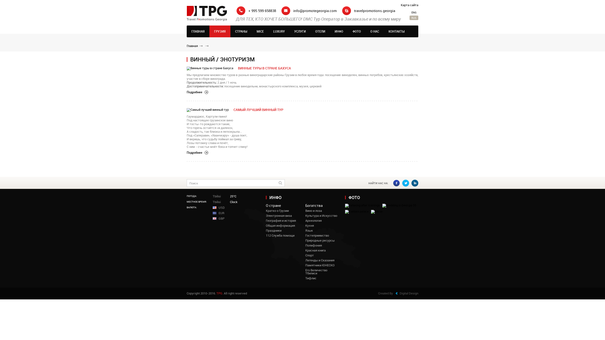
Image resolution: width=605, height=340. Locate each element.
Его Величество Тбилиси (316, 272)
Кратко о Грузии (277, 210)
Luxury (279, 31)
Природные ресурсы (320, 240)
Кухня (309, 225)
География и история (281, 220)
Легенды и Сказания (319, 260)
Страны (241, 31)
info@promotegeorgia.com (315, 11)
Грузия (220, 31)
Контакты (397, 31)
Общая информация (280, 225)
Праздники (273, 230)
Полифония (313, 245)
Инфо (339, 31)
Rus (413, 18)
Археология (313, 220)
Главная (198, 31)
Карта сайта (409, 5)
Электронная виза (279, 215)
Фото (357, 31)
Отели (320, 31)
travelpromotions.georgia (374, 11)
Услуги (300, 31)
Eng (413, 12)
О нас (374, 31)
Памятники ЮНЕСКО (320, 265)
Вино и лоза (313, 210)
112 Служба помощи (280, 235)
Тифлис (310, 278)
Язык (309, 230)
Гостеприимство (317, 235)
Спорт (309, 255)
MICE (260, 31)
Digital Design (409, 293)
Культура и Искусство (321, 215)
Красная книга (315, 250)
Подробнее (194, 92)
